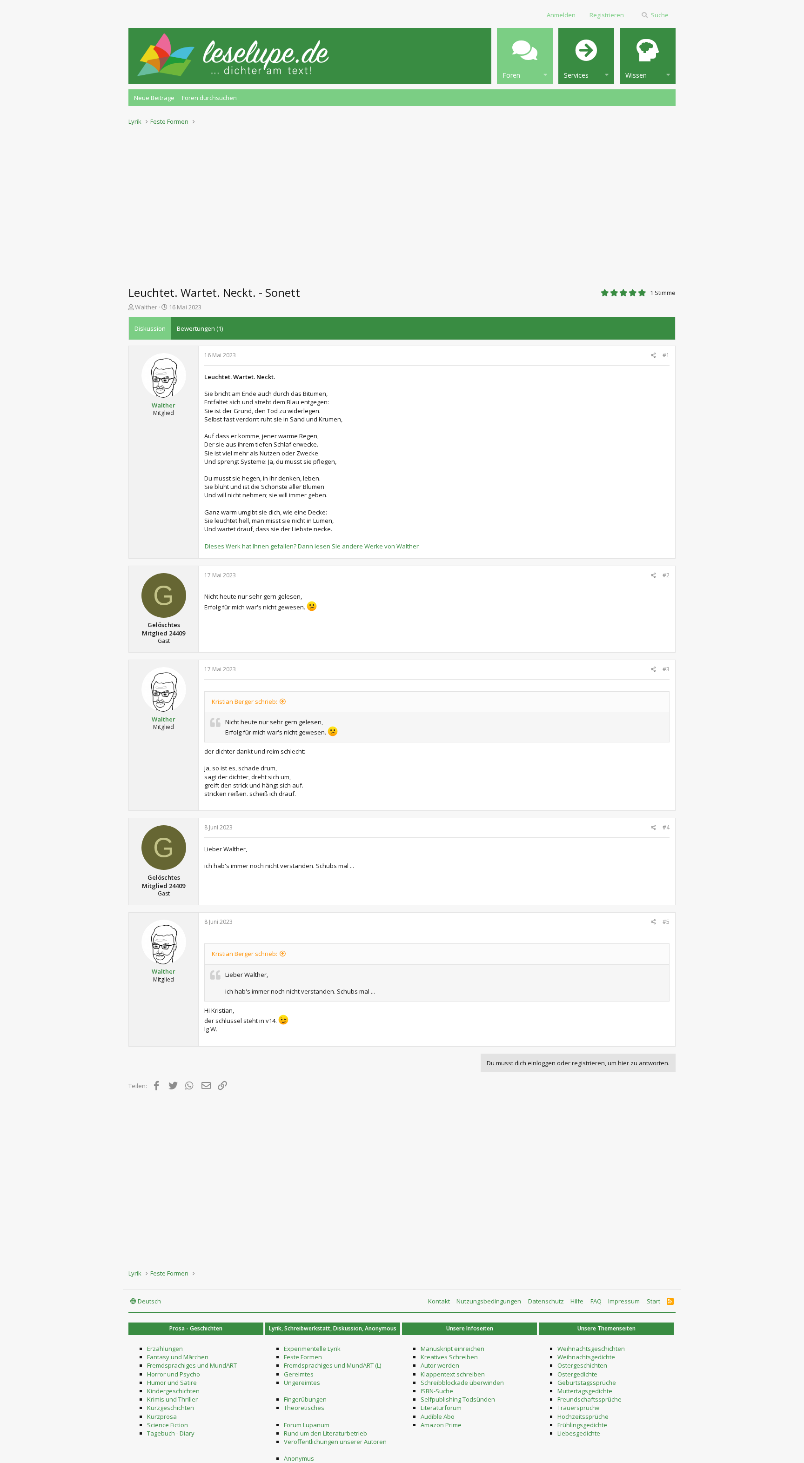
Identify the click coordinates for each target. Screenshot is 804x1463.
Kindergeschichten (173, 1391)
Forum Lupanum (306, 1425)
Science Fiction (167, 1425)
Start (653, 1301)
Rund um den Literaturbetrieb (325, 1433)
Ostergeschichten (582, 1365)
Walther (146, 307)
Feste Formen (303, 1357)
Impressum (624, 1301)
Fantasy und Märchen (177, 1357)
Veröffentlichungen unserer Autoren (335, 1441)
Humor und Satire (172, 1382)
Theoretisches (304, 1407)
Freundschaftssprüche (589, 1399)
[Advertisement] (402, 203)
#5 (666, 922)
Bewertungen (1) (200, 328)
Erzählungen (165, 1348)
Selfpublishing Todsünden (458, 1399)
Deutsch (148, 1301)
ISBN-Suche (437, 1391)
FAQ (596, 1301)
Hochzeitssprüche (583, 1416)
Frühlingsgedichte (582, 1425)
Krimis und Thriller (172, 1399)
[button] (525, 56)
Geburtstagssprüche (586, 1382)
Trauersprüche (578, 1407)
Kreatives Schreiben (449, 1357)
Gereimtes (299, 1374)
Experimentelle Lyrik (312, 1348)
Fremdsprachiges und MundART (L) (332, 1365)
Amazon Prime (441, 1425)
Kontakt (439, 1301)
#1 (666, 355)
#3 (666, 669)
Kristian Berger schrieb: (244, 701)
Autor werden (440, 1365)
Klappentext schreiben (453, 1374)
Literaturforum (441, 1407)
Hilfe (576, 1301)
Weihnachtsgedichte (586, 1357)
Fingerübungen (305, 1399)
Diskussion (150, 328)
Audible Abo (438, 1416)
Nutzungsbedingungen (488, 1301)
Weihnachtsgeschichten (591, 1348)
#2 (666, 575)
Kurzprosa (162, 1416)
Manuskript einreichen (452, 1348)
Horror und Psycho (173, 1374)
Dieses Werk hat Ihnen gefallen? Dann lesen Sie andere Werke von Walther (312, 546)
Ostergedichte (577, 1374)
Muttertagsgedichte (584, 1391)
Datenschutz (546, 1301)
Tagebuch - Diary (170, 1433)
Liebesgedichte (578, 1433)
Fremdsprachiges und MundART (192, 1365)
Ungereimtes (302, 1382)
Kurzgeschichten (170, 1407)
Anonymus (299, 1458)
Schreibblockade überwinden (462, 1382)
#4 (666, 827)
